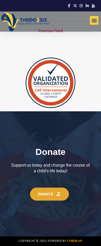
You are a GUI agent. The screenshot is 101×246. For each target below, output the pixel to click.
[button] (94, 20)
